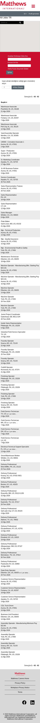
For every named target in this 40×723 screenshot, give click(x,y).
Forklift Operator (7, 367)
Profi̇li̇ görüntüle (34, 14)
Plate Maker (5, 221)
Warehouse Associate (9, 107)
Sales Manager (6, 212)
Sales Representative (9, 195)
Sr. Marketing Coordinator (10, 160)
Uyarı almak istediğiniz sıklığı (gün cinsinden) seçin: (18, 82)
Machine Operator (7, 288)
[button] (33, 6)
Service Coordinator (8, 177)
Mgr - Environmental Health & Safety (14, 248)
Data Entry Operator (8, 570)
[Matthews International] (20, 674)
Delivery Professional (9, 464)
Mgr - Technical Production (10, 230)
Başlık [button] (3, 102)
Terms (20, 692)
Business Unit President (9, 614)
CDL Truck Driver (7, 606)
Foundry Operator (7, 341)
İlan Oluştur (18, 87)
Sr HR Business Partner (9, 168)
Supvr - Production (7, 151)
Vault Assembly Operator (10, 133)
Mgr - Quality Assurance (9, 239)
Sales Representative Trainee (12, 186)
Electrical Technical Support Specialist (15, 447)
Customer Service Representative (13, 579)
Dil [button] (25, 14)
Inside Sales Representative (11, 323)
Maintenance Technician (10, 257)
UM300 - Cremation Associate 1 (12, 142)
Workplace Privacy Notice (20, 687)
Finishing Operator (7, 376)
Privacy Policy (20, 683)
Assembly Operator (8, 634)
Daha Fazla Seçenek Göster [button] (18, 69)
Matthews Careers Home (20, 678)
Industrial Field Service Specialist (13, 332)
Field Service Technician (10, 411)
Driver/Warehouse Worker (10, 455)
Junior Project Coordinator (10, 314)
